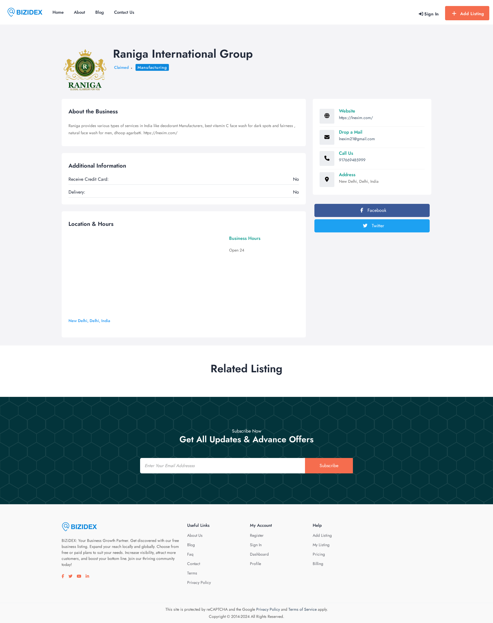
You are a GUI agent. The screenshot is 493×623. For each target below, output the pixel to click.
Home (58, 12)
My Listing (321, 545)
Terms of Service (302, 609)
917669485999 (352, 160)
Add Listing (472, 14)
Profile (255, 563)
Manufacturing (152, 67)
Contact (193, 563)
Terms (192, 573)
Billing (318, 563)
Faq (190, 554)
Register (257, 535)
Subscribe (329, 465)
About (79, 12)
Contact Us (124, 12)
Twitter (377, 225)
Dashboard (259, 554)
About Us (195, 535)
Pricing (319, 554)
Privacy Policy (199, 582)
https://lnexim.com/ (356, 117)
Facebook (376, 210)
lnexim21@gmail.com (357, 139)
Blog (99, 12)
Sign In (256, 545)
